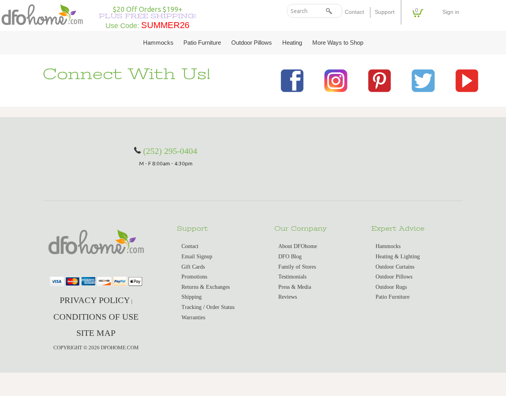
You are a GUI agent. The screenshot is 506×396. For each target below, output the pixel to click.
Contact (354, 12)
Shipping (191, 297)
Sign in (450, 12)
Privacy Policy (95, 300)
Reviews (287, 297)
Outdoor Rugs (391, 287)
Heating (292, 43)
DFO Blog (290, 257)
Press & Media (294, 287)
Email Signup (196, 257)
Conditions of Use (95, 317)
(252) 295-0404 (170, 151)
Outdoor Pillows (251, 43)
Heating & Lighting (398, 257)
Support (385, 12)
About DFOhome (297, 246)
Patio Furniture (202, 43)
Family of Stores (297, 267)
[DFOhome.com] (42, 14)
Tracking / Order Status (207, 307)
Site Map (95, 333)
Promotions (194, 277)
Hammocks (158, 43)
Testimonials (292, 277)
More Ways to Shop (337, 43)
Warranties (193, 317)
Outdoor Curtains (395, 267)
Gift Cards (193, 267)
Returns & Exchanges (205, 287)
